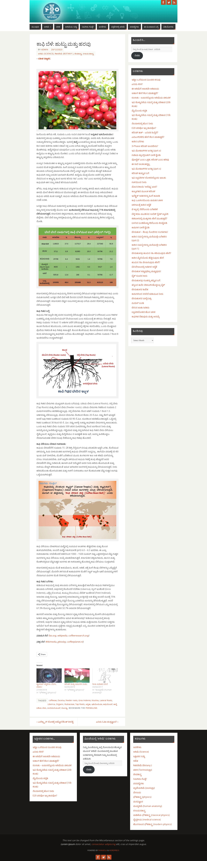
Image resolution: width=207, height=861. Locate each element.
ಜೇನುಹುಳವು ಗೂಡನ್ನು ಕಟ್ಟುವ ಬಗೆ (146, 280)
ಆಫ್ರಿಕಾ (88, 704)
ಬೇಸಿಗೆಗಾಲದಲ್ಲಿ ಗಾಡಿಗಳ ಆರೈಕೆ (144, 266)
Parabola (102, 850)
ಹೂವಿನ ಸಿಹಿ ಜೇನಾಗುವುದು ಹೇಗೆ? (146, 262)
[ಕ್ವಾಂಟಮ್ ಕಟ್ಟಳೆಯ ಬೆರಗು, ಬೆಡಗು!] (49, 675)
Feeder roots (71, 700)
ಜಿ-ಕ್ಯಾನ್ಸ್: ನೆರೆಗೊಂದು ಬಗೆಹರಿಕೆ (145, 209)
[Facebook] (163, 2)
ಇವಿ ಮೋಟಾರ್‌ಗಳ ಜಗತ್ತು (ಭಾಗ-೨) (146, 150)
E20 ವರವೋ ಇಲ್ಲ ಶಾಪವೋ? (144, 128)
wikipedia (62, 635)
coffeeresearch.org (78, 635)
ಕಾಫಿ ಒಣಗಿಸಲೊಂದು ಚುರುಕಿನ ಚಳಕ (147, 200)
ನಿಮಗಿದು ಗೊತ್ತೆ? (140, 779)
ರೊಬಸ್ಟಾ (64, 708)
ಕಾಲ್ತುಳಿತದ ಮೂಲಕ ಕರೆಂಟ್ (143, 191)
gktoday (61, 641)
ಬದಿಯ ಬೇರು (41, 708)
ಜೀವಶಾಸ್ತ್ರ (78, 53)
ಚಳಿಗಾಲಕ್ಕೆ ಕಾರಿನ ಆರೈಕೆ (141, 204)
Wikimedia (50, 641)
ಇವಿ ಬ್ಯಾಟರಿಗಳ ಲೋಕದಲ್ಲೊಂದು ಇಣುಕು (149, 177)
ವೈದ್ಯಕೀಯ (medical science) (147, 819)
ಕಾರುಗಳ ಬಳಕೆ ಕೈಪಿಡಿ (140, 227)
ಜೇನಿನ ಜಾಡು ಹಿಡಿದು (140, 307)
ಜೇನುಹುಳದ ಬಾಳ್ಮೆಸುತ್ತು (141, 298)
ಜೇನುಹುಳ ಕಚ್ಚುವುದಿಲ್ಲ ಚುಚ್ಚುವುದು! (146, 271)
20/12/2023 (56, 49)
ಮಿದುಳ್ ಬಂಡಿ (138, 303)
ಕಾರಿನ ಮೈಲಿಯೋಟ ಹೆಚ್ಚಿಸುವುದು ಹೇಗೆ (148, 257)
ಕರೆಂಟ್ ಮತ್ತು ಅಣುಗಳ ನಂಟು (75, 684)
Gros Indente (84, 700)
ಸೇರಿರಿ (137, 55)
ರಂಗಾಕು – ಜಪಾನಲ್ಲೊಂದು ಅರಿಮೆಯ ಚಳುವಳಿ (151, 97)
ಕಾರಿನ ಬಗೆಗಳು (138, 141)
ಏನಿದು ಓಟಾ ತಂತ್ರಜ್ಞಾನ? (107, 721)
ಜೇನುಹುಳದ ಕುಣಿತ (140, 289)
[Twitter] (168, 2)
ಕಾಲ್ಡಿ (115, 704)
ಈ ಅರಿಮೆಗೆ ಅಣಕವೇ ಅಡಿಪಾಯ (145, 88)
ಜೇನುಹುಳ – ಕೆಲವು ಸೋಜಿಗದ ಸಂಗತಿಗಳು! (150, 231)
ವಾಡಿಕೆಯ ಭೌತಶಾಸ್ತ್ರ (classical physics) (151, 815)
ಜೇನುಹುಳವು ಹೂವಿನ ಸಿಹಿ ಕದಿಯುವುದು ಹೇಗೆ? (151, 253)
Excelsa (61, 700)
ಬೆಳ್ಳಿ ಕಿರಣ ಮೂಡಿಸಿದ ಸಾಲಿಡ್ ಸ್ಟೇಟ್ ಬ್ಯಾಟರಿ (150, 213)
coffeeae (53, 700)
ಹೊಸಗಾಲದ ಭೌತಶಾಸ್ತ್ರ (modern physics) (152, 824)
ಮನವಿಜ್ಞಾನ (138, 801)
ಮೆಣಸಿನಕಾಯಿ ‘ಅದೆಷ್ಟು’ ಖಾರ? (144, 186)
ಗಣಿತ (135, 760)
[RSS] (174, 2)
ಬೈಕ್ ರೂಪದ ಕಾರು (139, 275)
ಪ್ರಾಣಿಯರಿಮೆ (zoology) (144, 787)
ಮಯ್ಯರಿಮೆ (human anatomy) (147, 806)
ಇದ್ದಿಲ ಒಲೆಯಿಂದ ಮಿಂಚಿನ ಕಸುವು (146, 79)
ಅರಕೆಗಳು (137, 747)
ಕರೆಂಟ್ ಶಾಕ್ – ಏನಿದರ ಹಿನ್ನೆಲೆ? (145, 132)
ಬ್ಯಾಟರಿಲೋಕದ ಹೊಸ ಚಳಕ (143, 312)
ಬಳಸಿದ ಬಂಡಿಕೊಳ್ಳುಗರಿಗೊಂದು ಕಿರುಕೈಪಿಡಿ (149, 222)
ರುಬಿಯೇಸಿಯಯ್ (53, 708)
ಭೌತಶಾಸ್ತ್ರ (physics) (142, 796)
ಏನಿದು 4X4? (137, 84)
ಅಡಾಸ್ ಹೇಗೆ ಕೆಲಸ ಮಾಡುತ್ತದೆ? (145, 93)
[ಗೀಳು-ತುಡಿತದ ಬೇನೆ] (105, 675)
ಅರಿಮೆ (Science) (46, 53)
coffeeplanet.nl (75, 641)
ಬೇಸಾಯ (137, 792)
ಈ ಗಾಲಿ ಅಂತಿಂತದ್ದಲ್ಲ (141, 164)
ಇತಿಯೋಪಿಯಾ (97, 704)
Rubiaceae (69, 704)
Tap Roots (80, 704)
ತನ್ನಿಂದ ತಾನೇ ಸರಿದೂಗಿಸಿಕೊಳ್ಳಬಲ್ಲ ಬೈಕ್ (148, 284)
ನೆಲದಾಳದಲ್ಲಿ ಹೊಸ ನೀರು (142, 123)
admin (44, 49)
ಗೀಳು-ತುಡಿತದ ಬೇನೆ (100, 684)
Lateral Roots (106, 700)
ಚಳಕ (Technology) (142, 769)
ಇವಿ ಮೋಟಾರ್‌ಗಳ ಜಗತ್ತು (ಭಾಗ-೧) (146, 168)
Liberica (51, 704)
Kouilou (95, 700)
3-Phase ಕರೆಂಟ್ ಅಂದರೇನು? (145, 146)
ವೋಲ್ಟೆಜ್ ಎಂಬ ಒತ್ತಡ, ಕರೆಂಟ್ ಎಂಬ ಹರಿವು (150, 159)
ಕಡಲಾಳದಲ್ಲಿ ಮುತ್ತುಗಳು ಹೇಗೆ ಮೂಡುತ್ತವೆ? (149, 218)
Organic (60, 704)
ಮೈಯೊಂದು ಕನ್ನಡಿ (139, 110)
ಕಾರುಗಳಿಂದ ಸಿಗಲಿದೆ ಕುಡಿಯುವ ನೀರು (147, 293)
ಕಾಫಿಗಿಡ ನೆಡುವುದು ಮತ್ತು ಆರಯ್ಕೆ (146, 316)
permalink (91, 708)
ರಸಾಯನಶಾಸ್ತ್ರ (88, 53)
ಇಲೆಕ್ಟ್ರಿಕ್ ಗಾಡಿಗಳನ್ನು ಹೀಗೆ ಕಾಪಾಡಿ (146, 195)
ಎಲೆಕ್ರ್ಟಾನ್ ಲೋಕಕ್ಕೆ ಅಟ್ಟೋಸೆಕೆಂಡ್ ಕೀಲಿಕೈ (54, 721)
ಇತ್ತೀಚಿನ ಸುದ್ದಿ (139, 756)
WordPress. (114, 850)
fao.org (52, 635)
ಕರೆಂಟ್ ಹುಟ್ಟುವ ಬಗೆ (140, 173)
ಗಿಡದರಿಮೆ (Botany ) (64, 53)
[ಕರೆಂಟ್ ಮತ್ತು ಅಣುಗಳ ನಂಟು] (77, 675)
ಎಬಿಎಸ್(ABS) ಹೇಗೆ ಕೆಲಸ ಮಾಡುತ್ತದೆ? (148, 137)
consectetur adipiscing (103, 844)
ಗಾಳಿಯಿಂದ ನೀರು (139, 182)
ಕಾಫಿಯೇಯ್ (108, 704)
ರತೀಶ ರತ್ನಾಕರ (44, 58)
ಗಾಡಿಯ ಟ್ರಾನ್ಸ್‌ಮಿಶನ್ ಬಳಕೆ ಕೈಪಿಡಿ (146, 155)
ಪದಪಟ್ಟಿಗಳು (138, 783)
